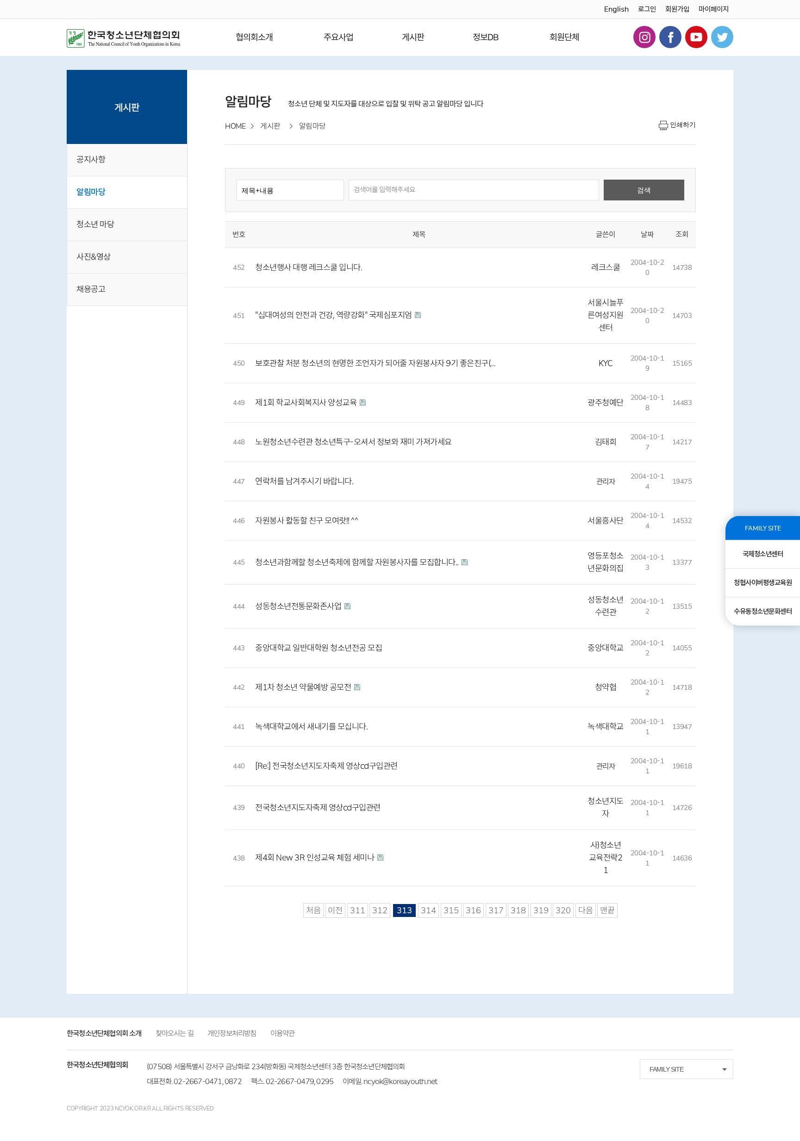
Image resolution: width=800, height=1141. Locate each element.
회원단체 (564, 37)
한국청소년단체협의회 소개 (104, 1033)
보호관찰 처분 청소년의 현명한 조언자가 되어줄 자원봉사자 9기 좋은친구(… (375, 363)
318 (518, 910)
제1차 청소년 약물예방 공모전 (304, 687)
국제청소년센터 (763, 553)
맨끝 (607, 910)
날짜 (647, 234)
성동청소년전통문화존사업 (299, 606)
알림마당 (90, 192)
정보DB (486, 37)
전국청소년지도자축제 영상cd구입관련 (318, 807)
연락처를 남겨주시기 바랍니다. (304, 481)
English (616, 9)
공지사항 (90, 159)
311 (357, 910)
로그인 (647, 9)
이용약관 (282, 1033)
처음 (313, 910)
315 (451, 910)
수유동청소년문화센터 (763, 611)
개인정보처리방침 (231, 1033)
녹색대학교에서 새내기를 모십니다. (311, 726)
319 (541, 910)
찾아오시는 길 (175, 1033)
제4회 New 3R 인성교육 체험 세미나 (315, 857)
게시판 (413, 37)
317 (496, 910)
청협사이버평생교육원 (763, 582)
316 (473, 910)
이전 (335, 910)
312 (380, 910)
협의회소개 (254, 37)
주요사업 (338, 37)
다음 (585, 910)
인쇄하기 (683, 124)
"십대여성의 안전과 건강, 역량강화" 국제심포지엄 (334, 315)
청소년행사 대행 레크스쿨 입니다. (308, 267)
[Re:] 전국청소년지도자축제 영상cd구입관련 (326, 766)
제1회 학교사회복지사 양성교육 (306, 402)
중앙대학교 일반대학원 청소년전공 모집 (318, 648)
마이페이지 (714, 9)
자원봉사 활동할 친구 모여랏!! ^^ (306, 520)
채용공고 (90, 289)
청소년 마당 (95, 224)
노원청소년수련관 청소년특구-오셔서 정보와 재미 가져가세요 (353, 442)
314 (428, 910)
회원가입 (677, 9)
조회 (681, 234)
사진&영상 (93, 256)
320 (563, 910)
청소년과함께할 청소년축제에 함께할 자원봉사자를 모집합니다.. (357, 562)
